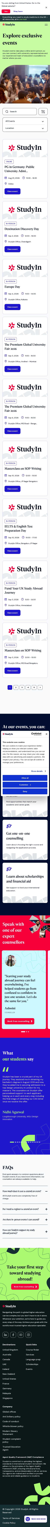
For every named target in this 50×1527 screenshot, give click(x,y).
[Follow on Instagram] (28, 1335)
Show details (37, 771)
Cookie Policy (9, 1522)
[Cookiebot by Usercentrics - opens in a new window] (31, 734)
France (6, 1383)
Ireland (6, 1369)
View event (12, 191)
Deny (25, 791)
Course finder (32, 1349)
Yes (6, 11)
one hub (22, 19)
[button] (23, 1031)
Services (30, 1354)
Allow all (25, 778)
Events (29, 1369)
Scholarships (32, 1364)
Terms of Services (11, 1518)
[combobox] (43, 111)
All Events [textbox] (10, 121)
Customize (23, 785)
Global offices (9, 1411)
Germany (7, 1388)
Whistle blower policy (13, 1426)
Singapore (7, 1398)
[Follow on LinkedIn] (5, 1335)
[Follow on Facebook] (13, 1335)
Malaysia (7, 1393)
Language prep (33, 1359)
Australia (7, 1354)
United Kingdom (10, 1349)
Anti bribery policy (11, 1416)
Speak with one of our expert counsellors (13, 933)
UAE (4, 1364)
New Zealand (9, 1374)
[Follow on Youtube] (21, 1335)
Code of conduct (11, 1421)
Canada (6, 1359)
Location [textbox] (9, 128)
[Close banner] (46, 734)
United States (9, 1378)
